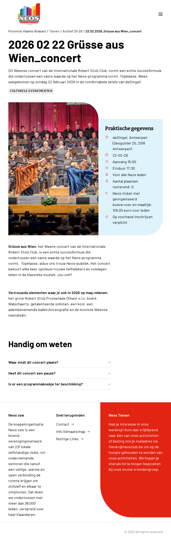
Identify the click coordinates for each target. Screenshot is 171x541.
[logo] (29, 14)
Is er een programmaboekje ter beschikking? (45, 384)
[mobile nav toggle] (159, 14)
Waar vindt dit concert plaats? (33, 362)
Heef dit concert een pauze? (31, 373)
